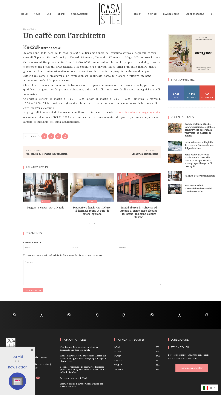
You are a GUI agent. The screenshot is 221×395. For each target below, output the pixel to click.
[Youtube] (38, 378)
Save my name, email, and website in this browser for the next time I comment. (64, 255)
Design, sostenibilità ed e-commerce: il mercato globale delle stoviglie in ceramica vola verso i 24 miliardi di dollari (200, 130)
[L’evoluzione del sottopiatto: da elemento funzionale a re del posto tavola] (175, 146)
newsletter (17, 367)
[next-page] (94, 223)
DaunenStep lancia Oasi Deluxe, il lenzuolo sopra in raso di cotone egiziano (92, 210)
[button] (212, 14)
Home (26, 29)
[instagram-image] (14, 315)
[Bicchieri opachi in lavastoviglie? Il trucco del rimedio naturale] (175, 189)
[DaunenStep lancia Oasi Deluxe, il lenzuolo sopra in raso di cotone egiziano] (92, 187)
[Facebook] (44, 136)
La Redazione (180, 339)
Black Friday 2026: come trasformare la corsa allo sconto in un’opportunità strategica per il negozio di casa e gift (198, 160)
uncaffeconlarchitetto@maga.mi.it (139, 112)
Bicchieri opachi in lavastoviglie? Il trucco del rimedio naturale (198, 188)
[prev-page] (89, 223)
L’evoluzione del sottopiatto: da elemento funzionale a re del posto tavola (199, 145)
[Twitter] (51, 136)
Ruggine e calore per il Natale (45, 207)
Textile (33, 29)
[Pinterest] (58, 136)
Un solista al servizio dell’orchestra (47, 154)
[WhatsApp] (65, 136)
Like (176, 86)
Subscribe (207, 86)
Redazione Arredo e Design (44, 48)
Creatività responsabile (145, 154)
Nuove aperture (138, 201)
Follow (191, 86)
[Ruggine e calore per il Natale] (45, 187)
